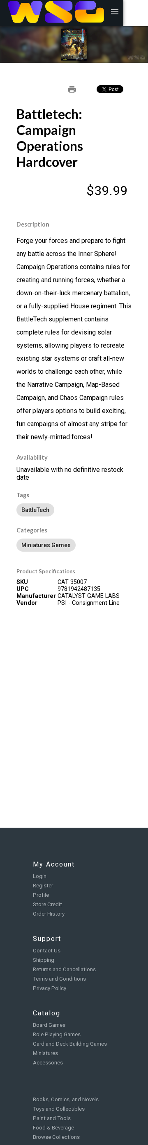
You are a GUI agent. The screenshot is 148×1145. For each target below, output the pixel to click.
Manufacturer (36, 596)
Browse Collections (56, 1137)
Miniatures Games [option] (46, 545)
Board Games (49, 1025)
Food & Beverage (53, 1128)
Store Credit (47, 904)
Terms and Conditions (59, 979)
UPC (22, 589)
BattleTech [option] (35, 510)
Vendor (26, 602)
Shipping (43, 960)
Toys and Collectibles (59, 1109)
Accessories (48, 1063)
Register (43, 885)
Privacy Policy (49, 988)
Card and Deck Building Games (70, 1044)
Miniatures (45, 1053)
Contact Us (46, 950)
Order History (49, 914)
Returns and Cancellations (64, 969)
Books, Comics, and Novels (66, 1099)
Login (39, 876)
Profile (41, 895)
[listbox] (74, 510)
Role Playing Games (57, 1034)
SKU (22, 582)
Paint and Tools (52, 1118)
